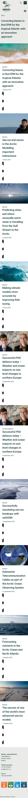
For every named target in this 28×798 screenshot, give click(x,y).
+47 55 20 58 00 (6, 767)
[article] (14, 78)
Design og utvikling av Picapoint (7, 796)
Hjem (3, 15)
